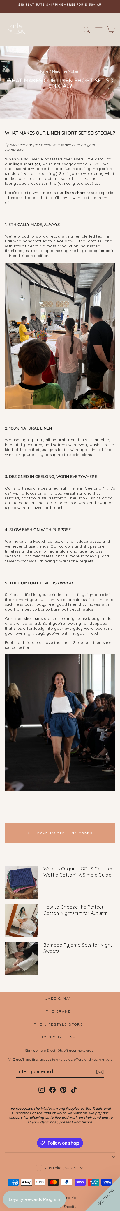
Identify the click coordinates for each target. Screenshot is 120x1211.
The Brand (58, 1011)
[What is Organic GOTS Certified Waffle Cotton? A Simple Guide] (21, 882)
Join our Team (58, 1037)
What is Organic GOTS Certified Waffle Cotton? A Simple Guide (78, 872)
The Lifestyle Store (58, 1024)
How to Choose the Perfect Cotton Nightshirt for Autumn (75, 910)
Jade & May (58, 998)
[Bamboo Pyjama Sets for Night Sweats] (21, 958)
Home (43, 71)
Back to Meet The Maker (64, 833)
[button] (102, 1193)
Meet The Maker (65, 71)
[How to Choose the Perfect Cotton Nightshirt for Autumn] (21, 920)
